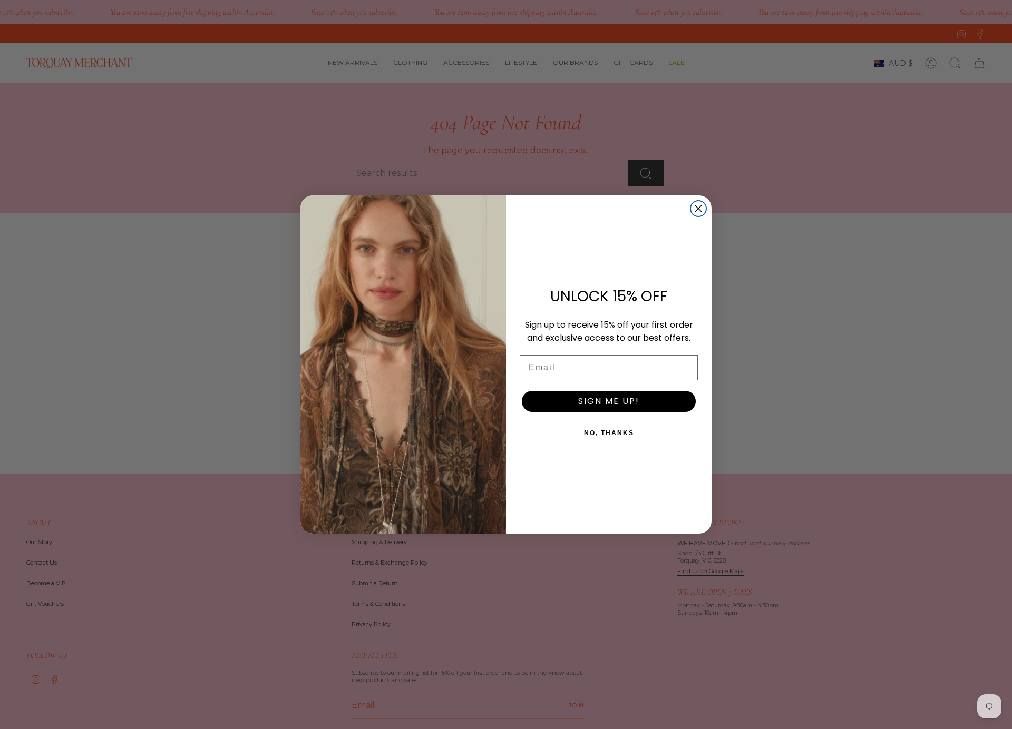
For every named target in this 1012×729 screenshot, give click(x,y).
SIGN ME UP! (608, 401)
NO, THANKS (609, 433)
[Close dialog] (698, 208)
